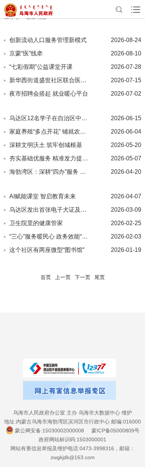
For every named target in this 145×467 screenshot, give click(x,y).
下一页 (82, 277)
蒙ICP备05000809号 (115, 431)
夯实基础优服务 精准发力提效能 (50, 158)
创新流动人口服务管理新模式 (48, 40)
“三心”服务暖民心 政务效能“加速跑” (50, 236)
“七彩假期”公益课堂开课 (40, 67)
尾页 (99, 277)
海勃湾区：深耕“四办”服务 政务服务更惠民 (50, 172)
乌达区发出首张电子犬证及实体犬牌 (50, 210)
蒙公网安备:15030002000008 (49, 431)
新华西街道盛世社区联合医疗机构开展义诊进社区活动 (50, 80)
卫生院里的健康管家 (36, 223)
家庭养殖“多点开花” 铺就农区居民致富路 (50, 131)
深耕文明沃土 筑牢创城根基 (45, 145)
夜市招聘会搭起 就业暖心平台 (48, 93)
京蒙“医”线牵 (26, 53)
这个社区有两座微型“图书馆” (46, 250)
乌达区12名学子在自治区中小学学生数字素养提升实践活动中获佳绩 (50, 118)
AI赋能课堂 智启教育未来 (42, 196)
